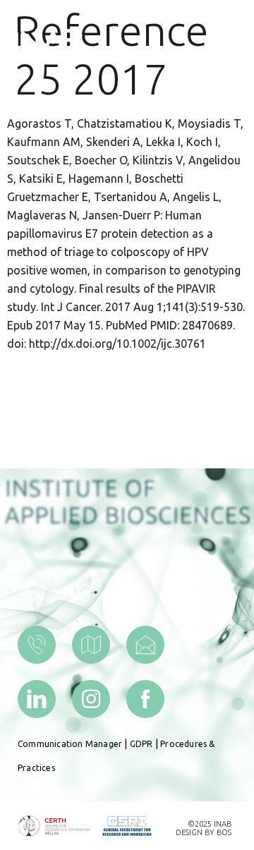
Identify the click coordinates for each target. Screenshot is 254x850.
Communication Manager (70, 743)
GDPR (141, 743)
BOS (224, 832)
